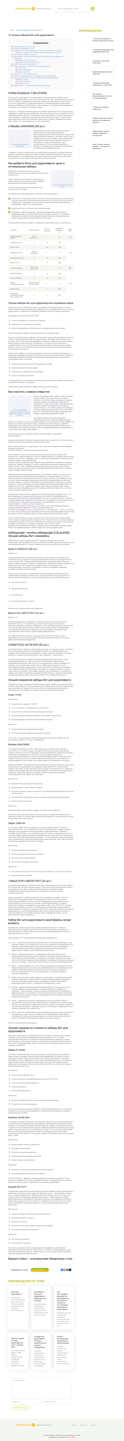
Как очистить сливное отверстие (25, 54)
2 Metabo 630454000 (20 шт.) (23, 49)
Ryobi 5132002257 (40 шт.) (26, 60)
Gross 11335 (21, 68)
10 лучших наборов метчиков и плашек (62, 185)
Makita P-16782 (22, 80)
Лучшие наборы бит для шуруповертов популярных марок (38, 52)
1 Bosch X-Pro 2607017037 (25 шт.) (25, 74)
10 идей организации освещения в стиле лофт (102, 84)
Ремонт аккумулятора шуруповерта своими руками (63, 1339)
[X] (70, 1270)
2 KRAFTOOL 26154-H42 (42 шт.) (24, 64)
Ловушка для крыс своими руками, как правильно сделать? (103, 120)
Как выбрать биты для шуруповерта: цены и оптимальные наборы (37, 51)
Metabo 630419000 (24, 70)
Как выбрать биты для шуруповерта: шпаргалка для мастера (40, 1296)
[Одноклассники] (64, 1270)
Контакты (93, 1425)
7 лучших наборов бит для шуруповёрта (20, 145)
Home (12, 30)
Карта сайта (83, 1425)
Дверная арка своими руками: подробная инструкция (101, 133)
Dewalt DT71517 (23, 83)
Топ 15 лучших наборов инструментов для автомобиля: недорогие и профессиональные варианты (19, 412)
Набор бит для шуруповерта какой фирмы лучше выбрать (34, 76)
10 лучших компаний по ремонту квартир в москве (103, 40)
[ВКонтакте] (62, 1270)
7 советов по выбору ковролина (101, 108)
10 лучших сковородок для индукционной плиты (103, 51)
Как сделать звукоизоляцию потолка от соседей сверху (102, 96)
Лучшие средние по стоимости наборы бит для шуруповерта (35, 78)
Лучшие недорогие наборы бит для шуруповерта (31, 66)
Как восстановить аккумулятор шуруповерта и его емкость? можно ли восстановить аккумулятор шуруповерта (63, 1300)
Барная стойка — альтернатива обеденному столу (31, 85)
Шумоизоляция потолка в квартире (103, 73)
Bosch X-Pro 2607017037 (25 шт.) (29, 62)
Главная (73, 1425)
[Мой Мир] (67, 1270)
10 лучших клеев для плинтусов (101, 62)
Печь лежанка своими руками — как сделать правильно (101, 146)
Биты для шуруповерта (16, 1293)
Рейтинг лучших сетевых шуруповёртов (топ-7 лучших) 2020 (17, 1342)
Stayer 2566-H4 (22, 72)
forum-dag (25, 8)
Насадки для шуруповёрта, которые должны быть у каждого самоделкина (40, 1341)
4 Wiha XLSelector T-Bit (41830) (24, 47)
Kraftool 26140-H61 (24, 81)
